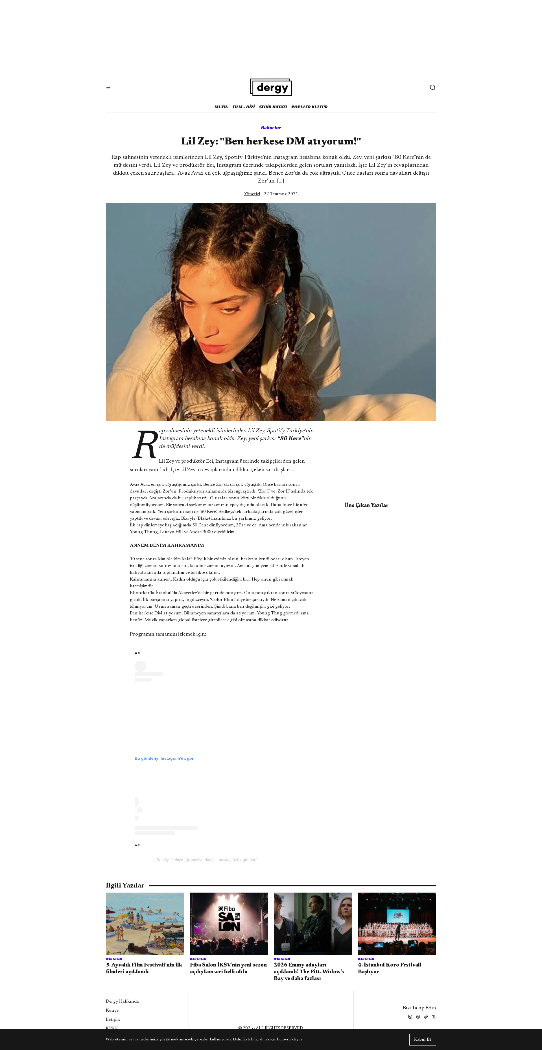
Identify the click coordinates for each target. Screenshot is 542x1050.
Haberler (271, 127)
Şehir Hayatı (273, 107)
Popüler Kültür (309, 107)
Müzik (221, 107)
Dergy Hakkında (122, 1001)
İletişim (113, 1019)
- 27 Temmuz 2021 (271, 194)
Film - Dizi (244, 107)
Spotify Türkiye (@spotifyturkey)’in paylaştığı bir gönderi (206, 859)
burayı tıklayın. (290, 1040)
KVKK (112, 1028)
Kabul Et (422, 1039)
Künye (112, 1010)
